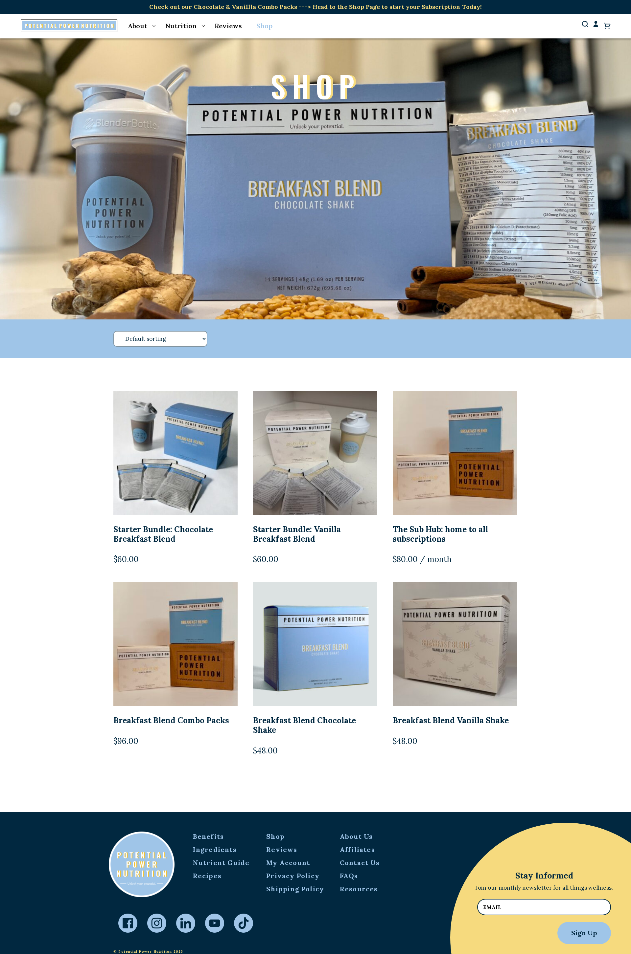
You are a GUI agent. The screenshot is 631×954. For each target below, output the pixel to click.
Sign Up (584, 933)
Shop (264, 26)
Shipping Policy (295, 889)
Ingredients (215, 849)
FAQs (349, 876)
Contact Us (360, 862)
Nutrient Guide (221, 862)
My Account (288, 862)
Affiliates (357, 849)
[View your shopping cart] (607, 26)
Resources (359, 889)
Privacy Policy (292, 876)
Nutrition (181, 26)
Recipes (207, 876)
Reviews (228, 26)
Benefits (208, 836)
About (137, 26)
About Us (356, 836)
